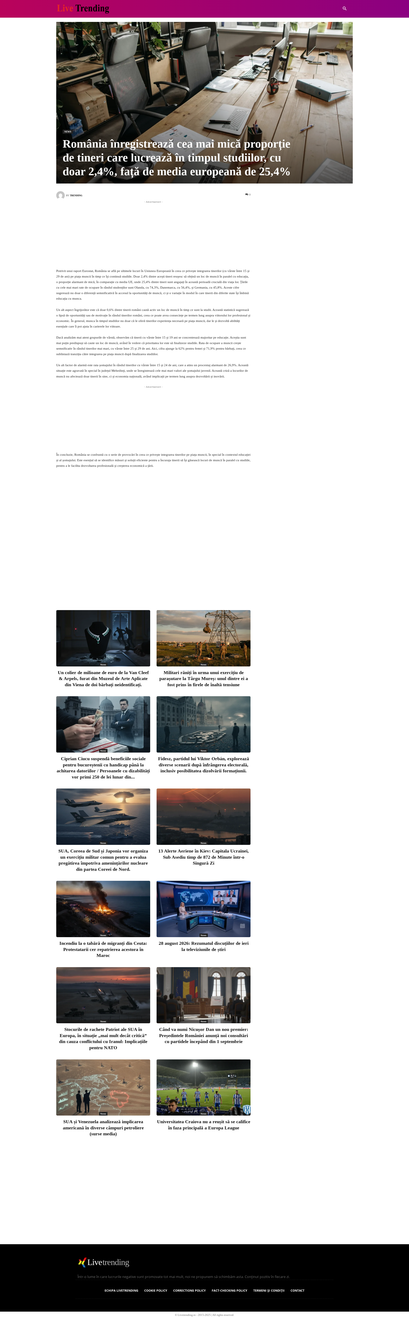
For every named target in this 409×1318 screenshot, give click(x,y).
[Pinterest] (165, 589)
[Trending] (61, 195)
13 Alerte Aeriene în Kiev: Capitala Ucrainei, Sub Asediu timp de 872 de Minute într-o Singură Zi (203, 857)
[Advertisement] (153, 234)
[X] (151, 589)
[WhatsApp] (179, 589)
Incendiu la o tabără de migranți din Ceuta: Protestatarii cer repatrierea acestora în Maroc (103, 949)
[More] (193, 589)
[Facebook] (137, 589)
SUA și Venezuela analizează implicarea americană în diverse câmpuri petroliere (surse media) (103, 1127)
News (67, 131)
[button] (345, 9)
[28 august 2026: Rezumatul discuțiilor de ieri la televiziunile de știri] (204, 909)
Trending (76, 195)
